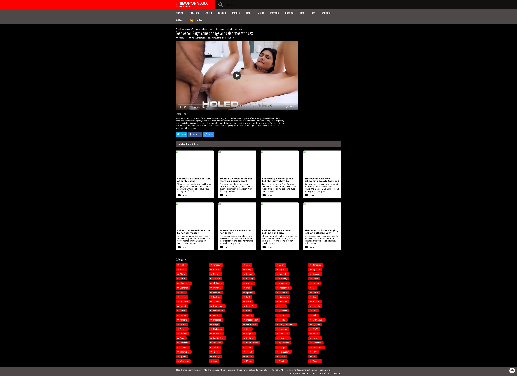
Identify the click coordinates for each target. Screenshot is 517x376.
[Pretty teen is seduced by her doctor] (237, 215)
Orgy (248, 329)
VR (313, 356)
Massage (217, 320)
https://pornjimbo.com (192, 370)
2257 (312, 373)
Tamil (248, 347)
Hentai (183, 306)
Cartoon (216, 278)
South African (252, 342)
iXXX (248, 310)
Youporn (316, 361)
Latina (249, 315)
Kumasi (216, 315)
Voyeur (249, 356)
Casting (249, 278)
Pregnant (250, 333)
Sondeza (217, 342)
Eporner (249, 292)
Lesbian (222, 13)
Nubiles (183, 329)
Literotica (283, 315)
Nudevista (217, 329)
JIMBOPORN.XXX (192, 3)
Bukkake (316, 274)
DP (313, 287)
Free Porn (180, 29)
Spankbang (284, 342)
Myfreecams (317, 320)
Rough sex (284, 338)
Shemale (316, 338)
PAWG (315, 329)
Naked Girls (251, 324)
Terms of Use (323, 373)
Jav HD (208, 13)
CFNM (315, 278)
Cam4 (182, 278)
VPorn (282, 356)
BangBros (316, 265)
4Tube (183, 265)
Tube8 (231, 37)
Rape (182, 338)
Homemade (218, 306)
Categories (295, 373)
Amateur (217, 265)
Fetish (315, 292)
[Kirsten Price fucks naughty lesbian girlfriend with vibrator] (322, 215)
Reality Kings (218, 338)
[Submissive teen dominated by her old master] (195, 215)
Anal (188, 29)
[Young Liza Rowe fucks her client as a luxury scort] (237, 163)
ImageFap (250, 306)
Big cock (316, 269)
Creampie (283, 283)
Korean (183, 315)
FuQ (248, 297)
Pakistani (283, 329)
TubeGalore (284, 352)
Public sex (283, 333)
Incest (282, 306)
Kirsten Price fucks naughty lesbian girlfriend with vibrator (321, 233)
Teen (312, 13)
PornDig (183, 333)
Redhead (250, 338)
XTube (249, 361)
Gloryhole (184, 301)
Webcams (184, 361)
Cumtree (217, 287)
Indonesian (218, 310)
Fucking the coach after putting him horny (276, 232)
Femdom (283, 292)
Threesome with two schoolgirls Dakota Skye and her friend (322, 181)
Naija (215, 324)
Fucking (216, 297)
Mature (236, 13)
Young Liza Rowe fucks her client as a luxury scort (236, 180)
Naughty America (286, 324)
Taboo (216, 347)
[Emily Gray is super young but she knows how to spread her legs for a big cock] (280, 163)
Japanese (283, 310)
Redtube (289, 13)
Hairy (248, 301)
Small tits (184, 342)
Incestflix (316, 306)
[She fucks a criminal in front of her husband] (195, 163)
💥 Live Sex (196, 20)
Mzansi (183, 324)
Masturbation (203, 37)
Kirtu (314, 310)
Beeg (248, 269)
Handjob (283, 301)
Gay (314, 297)
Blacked (216, 274)
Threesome (317, 347)
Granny (216, 301)
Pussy (315, 333)
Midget (282, 320)
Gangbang (283, 297)
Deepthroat (284, 287)
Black (182, 274)
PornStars (216, 37)
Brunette (283, 274)
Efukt (182, 292)
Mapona (183, 320)
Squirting (184, 347)
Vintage (216, 356)
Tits (302, 13)
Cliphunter (217, 283)
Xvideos (179, 20)
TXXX (314, 352)
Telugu (282, 347)
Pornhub (274, 13)
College (249, 283)
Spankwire (316, 342)
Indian (182, 310)
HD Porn (316, 301)
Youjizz (282, 361)
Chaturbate (185, 283)
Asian (281, 265)
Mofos (261, 13)
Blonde (249, 274)
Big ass (282, 269)
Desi (248, 287)
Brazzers (194, 13)
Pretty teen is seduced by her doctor (235, 232)
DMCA (305, 373)
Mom (248, 13)
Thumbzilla (184, 352)
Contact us (336, 373)
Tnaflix (216, 352)
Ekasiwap (217, 292)
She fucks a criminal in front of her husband (194, 180)
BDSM (216, 269)
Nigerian (316, 324)
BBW (182, 269)
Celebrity (283, 278)
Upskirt (183, 356)
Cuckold (315, 283)
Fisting (183, 297)
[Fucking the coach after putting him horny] (280, 215)
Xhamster (326, 13)
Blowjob (179, 13)
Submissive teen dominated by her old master (194, 232)
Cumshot (184, 287)
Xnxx (215, 361)
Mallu (314, 315)
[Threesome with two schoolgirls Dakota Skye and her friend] (322, 163)
